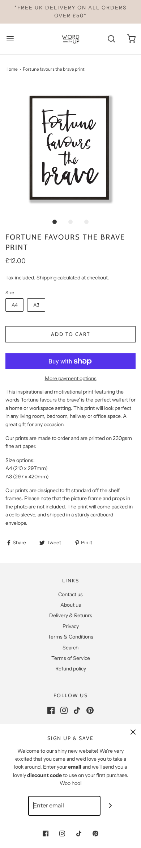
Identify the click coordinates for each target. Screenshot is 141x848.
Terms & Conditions (70, 636)
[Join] (110, 806)
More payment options (71, 378)
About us (70, 605)
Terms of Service (70, 658)
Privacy (71, 626)
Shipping (46, 277)
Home (11, 69)
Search (70, 647)
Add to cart (70, 334)
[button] (70, 148)
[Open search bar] (111, 39)
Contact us (70, 594)
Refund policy (70, 668)
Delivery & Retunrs (70, 615)
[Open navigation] (10, 39)
